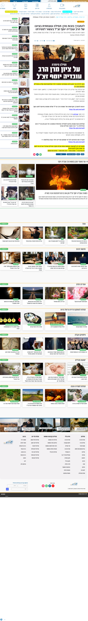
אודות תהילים (25, 1)
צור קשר (15, 1)
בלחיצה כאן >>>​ (79, 87)
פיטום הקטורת (22, 12)
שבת (84, 464)
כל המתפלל (67, 452)
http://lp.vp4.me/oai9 (77, 109)
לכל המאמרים (4, 223)
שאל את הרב (46, 12)
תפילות (83, 436)
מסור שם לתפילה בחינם (11, 12)
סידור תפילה (67, 464)
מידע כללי (67, 436)
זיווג (25, 461)
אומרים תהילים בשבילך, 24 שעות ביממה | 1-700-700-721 (74, 1)
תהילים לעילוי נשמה (56, 12)
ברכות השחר (23, 455)
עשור (61, 154)
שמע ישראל (82, 446)
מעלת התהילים (82, 473)
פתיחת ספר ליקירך (78, 12)
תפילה (82, 154)
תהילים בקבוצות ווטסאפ (50, 436)
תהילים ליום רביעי (25, 14)
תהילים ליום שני (45, 14)
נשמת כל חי (39, 12)
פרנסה (24, 458)
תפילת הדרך (82, 443)
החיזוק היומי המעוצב (52, 151)
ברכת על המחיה (22, 446)
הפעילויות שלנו (35, 1)
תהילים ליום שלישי (35, 14)
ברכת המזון (23, 452)
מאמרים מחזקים (66, 473)
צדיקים (83, 467)
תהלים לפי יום (35, 436)
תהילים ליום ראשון (55, 14)
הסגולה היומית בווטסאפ (52, 449)
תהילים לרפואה (74, 14)
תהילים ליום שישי (35, 458)
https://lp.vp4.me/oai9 (76, 142)
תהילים (75, 114)
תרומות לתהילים (5, 1)
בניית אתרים (6, 496)
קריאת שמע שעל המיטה (80, 449)
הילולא (78, 154)
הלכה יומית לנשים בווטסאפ (51, 446)
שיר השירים (67, 446)
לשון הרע (83, 470)
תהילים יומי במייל (53, 452)
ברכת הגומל (23, 449)
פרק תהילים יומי (81, 151)
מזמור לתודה (31, 12)
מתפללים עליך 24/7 (66, 455)
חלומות (83, 458)
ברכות (24, 436)
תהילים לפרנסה (65, 14)
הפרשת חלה (23, 464)
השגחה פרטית (67, 470)
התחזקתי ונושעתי (66, 467)
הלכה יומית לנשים (63, 151)
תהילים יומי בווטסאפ (52, 440)
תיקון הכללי (67, 461)
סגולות (83, 455)
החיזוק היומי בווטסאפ (52, 443)
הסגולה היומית (72, 151)
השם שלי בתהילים (67, 12)
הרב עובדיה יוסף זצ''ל (71, 154)
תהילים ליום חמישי (14, 14)
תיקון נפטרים (67, 458)
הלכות (83, 461)
